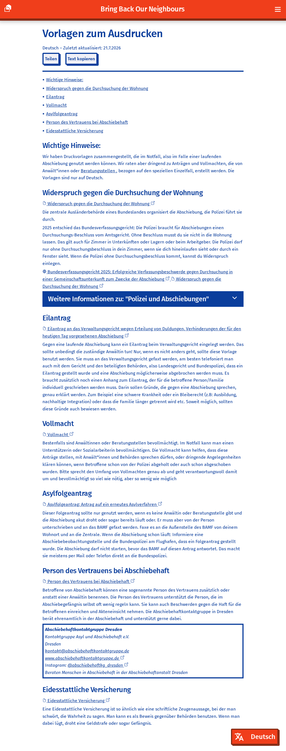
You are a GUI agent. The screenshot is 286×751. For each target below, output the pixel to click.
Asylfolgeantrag (61, 113)
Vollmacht (56, 105)
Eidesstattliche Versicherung (74, 130)
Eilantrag (55, 96)
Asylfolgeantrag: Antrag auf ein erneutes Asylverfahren (102, 504)
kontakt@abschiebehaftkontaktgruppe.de (87, 651)
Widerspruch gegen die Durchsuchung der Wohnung (97, 88)
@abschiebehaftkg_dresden (96, 665)
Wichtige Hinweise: (64, 79)
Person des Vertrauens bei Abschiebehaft (87, 122)
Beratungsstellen (98, 170)
